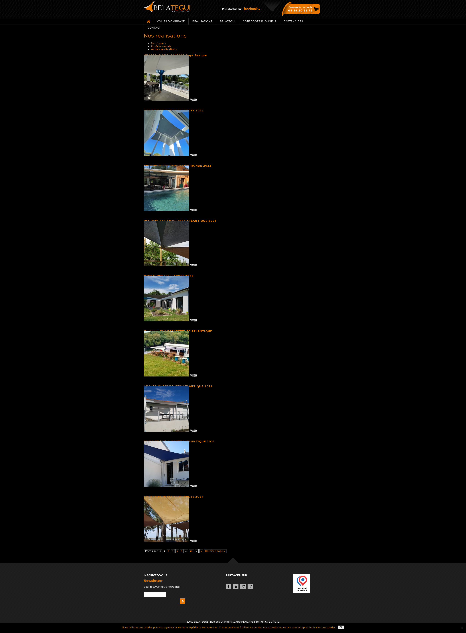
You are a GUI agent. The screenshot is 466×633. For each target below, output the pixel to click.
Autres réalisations (164, 49)
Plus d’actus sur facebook (241, 8)
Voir (193, 99)
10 (191, 551)
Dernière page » (215, 551)
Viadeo (250, 586)
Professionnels (161, 46)
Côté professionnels (259, 21)
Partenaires (293, 21)
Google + (243, 586)
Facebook (228, 586)
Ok (341, 627)
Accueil (148, 21)
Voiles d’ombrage (171, 21)
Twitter (235, 586)
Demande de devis (302, 9)
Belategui (227, 21)
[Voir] (167, 99)
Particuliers (158, 43)
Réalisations (202, 21)
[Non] (461, 628)
